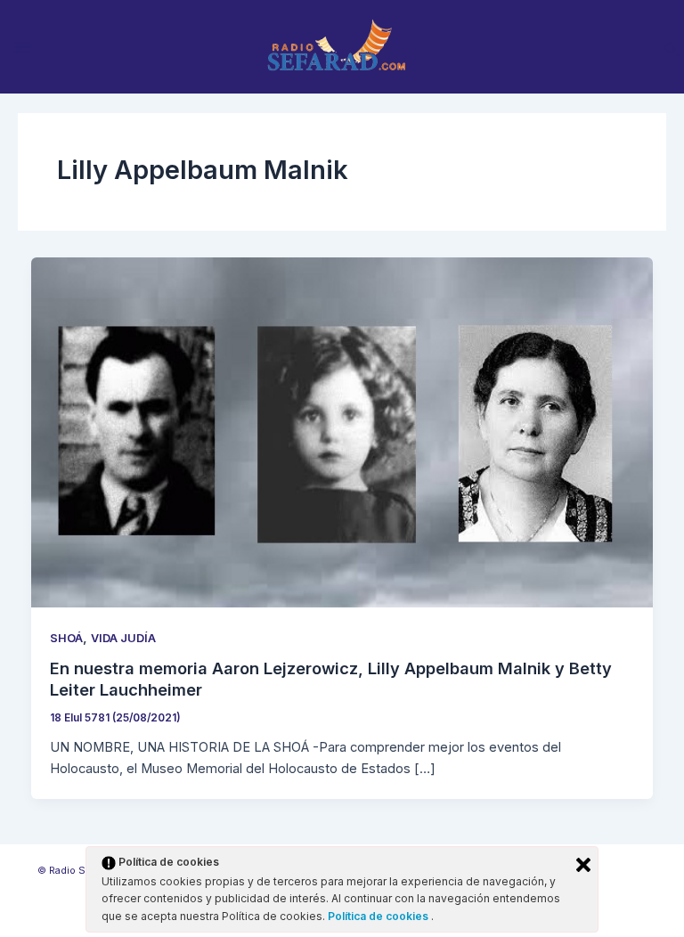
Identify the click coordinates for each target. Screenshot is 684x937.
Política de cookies (379, 916)
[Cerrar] (583, 865)
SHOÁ (66, 638)
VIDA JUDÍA (123, 638)
